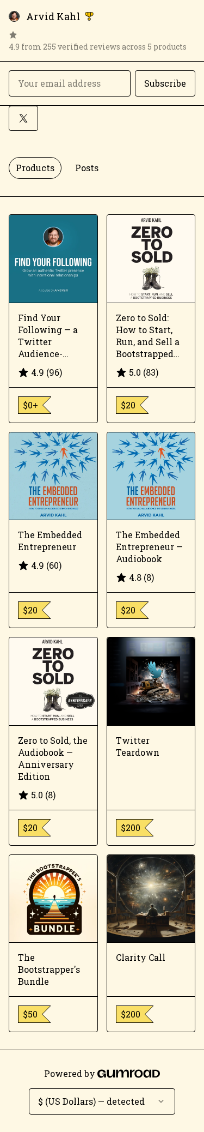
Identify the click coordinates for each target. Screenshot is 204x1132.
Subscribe (165, 83)
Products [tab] (35, 167)
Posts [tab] (86, 167)
